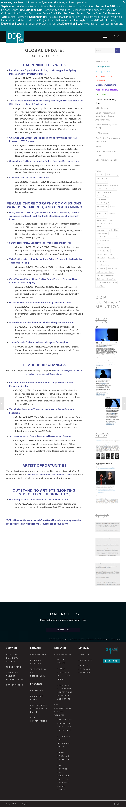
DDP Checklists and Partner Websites (63, 710)
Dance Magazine (102, 206)
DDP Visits (100, 94)
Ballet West (114, 185)
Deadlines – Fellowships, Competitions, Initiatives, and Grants (64, 692)
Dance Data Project (103, 203)
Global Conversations (105, 84)
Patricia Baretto (113, 258)
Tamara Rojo (111, 279)
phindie (110, 268)
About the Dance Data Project (12, 658)
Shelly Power (101, 279)
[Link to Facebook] (114, 36)
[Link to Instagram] (118, 36)
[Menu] (104, 36)
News (98, 146)
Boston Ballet (102, 516)
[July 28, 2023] (2, 403)
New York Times (102, 254)
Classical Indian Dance (104, 192)
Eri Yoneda (113, 206)
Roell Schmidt (109, 275)
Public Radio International (105, 272)
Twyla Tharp (100, 286)
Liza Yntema (100, 244)
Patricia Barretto (102, 261)
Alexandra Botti (102, 182)
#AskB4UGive (85, 660)
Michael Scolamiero (103, 247)
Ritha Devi (100, 275)
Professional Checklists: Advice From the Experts (64, 725)
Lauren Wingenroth (103, 240)
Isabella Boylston (102, 233)
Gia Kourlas (112, 213)
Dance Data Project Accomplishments (14, 676)
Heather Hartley (102, 230)
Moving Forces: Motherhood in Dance (38, 708)
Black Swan (100, 189)
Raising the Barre (103, 71)
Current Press (14, 685)
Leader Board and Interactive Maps (64, 674)
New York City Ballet (103, 251)
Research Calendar (35, 661)
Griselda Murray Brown (104, 220)
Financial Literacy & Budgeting (63, 756)
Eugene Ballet (102, 435)
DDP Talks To (101, 107)
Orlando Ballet (101, 258)
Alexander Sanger (102, 178)
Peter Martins (101, 268)
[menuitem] (104, 36)
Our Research (38, 655)
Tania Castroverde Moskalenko (107, 282)
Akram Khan (100, 175)
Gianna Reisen (101, 217)
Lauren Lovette (113, 237)
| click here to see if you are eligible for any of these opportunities (44, 2)
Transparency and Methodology (38, 672)
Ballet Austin (101, 320)
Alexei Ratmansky (102, 185)
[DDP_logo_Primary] (15, 37)
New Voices (103, 133)
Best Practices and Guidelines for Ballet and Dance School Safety (63, 778)
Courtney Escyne (102, 196)
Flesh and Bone (102, 213)
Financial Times (102, 210)
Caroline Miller (111, 189)
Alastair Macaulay (112, 175)
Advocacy (84, 655)
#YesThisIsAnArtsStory (106, 89)
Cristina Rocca (101, 199)
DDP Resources (63, 655)
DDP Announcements (106, 159)
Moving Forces (102, 66)
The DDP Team (13, 667)
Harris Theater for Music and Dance (106, 225)
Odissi (111, 254)
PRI (116, 268)
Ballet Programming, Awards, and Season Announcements (105, 116)
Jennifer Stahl (101, 237)
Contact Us (63, 630)
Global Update (61, 661)
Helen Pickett (113, 230)
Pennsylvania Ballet (103, 265)
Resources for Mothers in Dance (63, 741)
